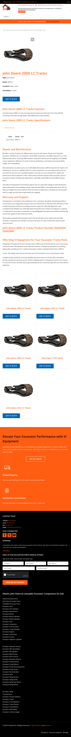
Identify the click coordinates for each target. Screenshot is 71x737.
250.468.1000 (10, 523)
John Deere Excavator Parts (11, 601)
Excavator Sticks (8, 674)
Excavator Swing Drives (10, 680)
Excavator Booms (8, 614)
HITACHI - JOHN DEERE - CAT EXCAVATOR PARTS (32, 21)
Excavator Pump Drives (10, 669)
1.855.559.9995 (16, 2)
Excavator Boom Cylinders (11, 616)
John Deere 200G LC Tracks (18, 308)
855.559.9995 (12, 520)
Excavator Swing (8, 692)
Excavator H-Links (8, 637)
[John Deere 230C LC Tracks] (52, 275)
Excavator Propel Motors (11, 664)
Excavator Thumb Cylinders (11, 697)
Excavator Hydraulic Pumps (12, 646)
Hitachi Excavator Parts (10, 599)
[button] (32, 39)
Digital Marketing (36, 725)
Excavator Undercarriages (11, 712)
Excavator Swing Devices (11, 677)
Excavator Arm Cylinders (11, 609)
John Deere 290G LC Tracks (18, 358)
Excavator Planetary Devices (12, 659)
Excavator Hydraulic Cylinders (12, 639)
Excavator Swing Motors (10, 685)
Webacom (48, 725)
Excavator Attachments (10, 611)
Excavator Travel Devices (11, 704)
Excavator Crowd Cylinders (11, 629)
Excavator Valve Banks (10, 709)
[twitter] (9, 535)
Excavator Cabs (8, 622)
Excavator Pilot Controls (10, 657)
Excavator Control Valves (11, 627)
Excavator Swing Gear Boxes (12, 682)
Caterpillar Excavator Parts (11, 604)
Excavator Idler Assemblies (11, 649)
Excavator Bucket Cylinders (11, 619)
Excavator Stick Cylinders (11, 672)
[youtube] (14, 535)
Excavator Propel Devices (11, 662)
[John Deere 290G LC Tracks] (19, 324)
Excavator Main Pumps (10, 654)
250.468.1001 (9, 525)
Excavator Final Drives (10, 634)
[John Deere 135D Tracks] (52, 324)
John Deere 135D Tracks (52, 358)
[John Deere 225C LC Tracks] (19, 374)
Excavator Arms (8, 606)
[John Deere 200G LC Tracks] (19, 275)
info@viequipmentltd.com (29, 2)
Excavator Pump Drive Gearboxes (14, 667)
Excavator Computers (10, 624)
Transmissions (7, 694)
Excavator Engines (8, 632)
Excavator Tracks (8, 699)
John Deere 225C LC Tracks (19, 408)
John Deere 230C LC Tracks (52, 308)
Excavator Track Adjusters (11, 702)
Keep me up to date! (15, 582)
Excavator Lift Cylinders (10, 651)
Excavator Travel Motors (10, 707)
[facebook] (5, 535)
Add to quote (11, 99)
